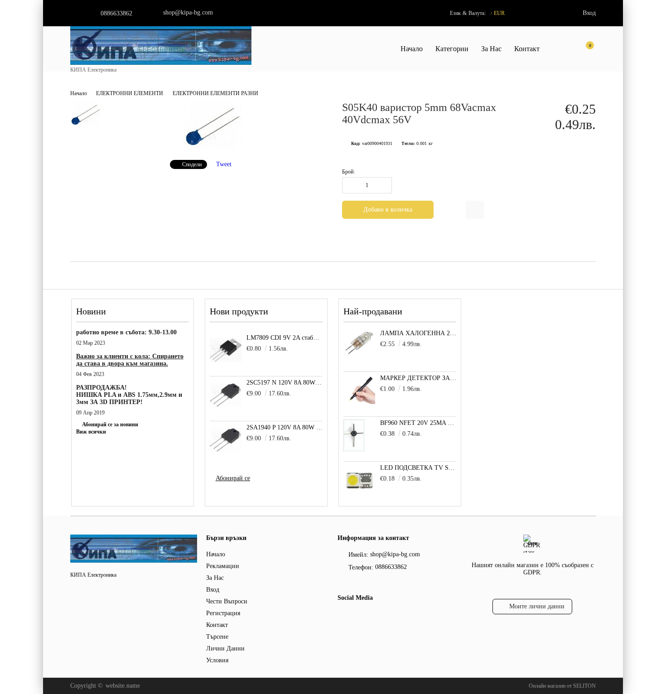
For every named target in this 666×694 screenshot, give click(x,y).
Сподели (192, 164)
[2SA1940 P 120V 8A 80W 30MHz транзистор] (225, 440)
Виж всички (91, 432)
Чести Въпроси (226, 601)
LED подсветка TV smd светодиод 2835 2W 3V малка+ (418, 467)
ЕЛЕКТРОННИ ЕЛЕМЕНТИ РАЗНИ (215, 93)
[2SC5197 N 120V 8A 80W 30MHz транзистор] (225, 395)
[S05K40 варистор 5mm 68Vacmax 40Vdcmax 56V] (212, 147)
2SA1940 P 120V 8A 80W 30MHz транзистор (284, 427)
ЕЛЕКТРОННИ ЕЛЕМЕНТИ (129, 93)
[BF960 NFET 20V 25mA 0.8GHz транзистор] (353, 449)
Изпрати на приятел (475, 210)
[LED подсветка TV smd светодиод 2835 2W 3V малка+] (359, 494)
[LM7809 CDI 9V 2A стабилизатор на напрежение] (225, 350)
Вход (589, 13)
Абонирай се (233, 478)
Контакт (527, 49)
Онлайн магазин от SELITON (562, 686)
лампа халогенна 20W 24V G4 (418, 333)
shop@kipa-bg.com (188, 12)
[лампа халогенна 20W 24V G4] (359, 354)
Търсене (217, 636)
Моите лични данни (537, 606)
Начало (412, 49)
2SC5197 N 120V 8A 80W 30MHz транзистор (284, 382)
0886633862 (116, 13)
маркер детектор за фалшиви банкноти (418, 378)
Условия (217, 660)
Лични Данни (225, 648)
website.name (123, 685)
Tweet (224, 164)
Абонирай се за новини (110, 424)
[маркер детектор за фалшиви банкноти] (359, 404)
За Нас (491, 49)
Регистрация (223, 613)
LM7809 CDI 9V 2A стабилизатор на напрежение (284, 337)
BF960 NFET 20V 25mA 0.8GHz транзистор (418, 422)
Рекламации (222, 566)
